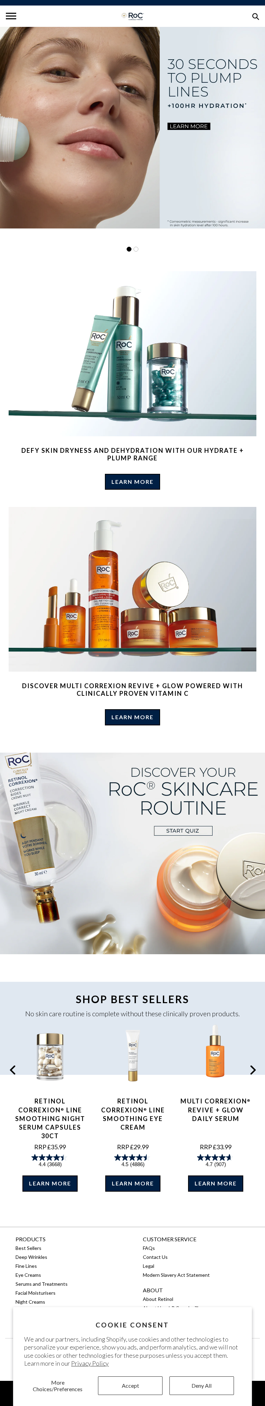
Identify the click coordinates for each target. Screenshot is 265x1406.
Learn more (132, 481)
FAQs (149, 1248)
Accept (130, 1385)
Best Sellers (28, 1248)
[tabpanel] (132, 127)
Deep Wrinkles (31, 1257)
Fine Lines (26, 1266)
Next (253, 1069)
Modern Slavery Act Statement (176, 1275)
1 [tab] (129, 249)
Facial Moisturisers (36, 1293)
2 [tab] (136, 249)
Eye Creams (28, 1275)
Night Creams (30, 1302)
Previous (12, 1069)
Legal (148, 1266)
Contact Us (155, 1257)
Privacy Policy (90, 1363)
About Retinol (158, 1299)
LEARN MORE (50, 1183)
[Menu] (11, 16)
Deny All (202, 1385)
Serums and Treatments (42, 1284)
